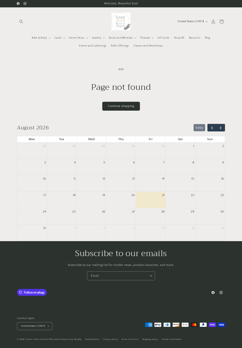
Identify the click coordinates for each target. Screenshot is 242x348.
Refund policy (92, 339)
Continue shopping (121, 106)
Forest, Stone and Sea (37, 339)
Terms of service (130, 339)
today (199, 127)
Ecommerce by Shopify (70, 339)
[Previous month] (211, 127)
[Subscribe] (151, 275)
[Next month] (220, 127)
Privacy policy (110, 339)
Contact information (171, 339)
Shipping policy (150, 339)
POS (51, 339)
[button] (21, 21)
